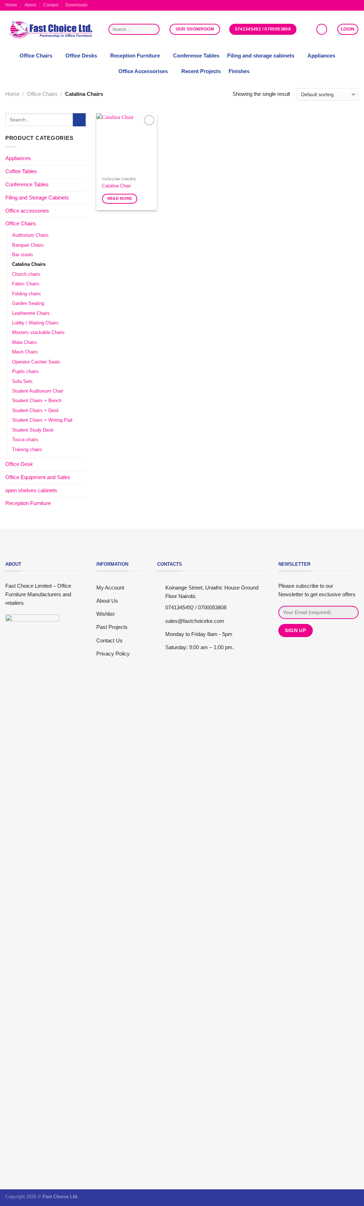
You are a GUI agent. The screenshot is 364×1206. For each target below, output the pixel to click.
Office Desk (19, 464)
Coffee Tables (21, 171)
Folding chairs (26, 293)
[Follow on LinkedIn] (356, 5)
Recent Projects (201, 71)
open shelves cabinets (31, 490)
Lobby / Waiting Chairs (35, 322)
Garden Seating (28, 303)
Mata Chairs (24, 342)
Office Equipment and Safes (37, 477)
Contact (50, 4)
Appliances (321, 56)
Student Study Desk (33, 430)
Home (11, 4)
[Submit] (153, 29)
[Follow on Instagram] (343, 5)
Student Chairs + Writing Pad (42, 420)
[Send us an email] (349, 5)
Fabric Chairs (25, 284)
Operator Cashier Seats (36, 361)
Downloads (76, 4)
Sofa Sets (22, 381)
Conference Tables (196, 56)
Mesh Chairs (25, 352)
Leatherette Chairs (31, 313)
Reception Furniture (135, 56)
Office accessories (27, 211)
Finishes (239, 71)
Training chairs (27, 449)
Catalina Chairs (29, 264)
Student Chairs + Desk (35, 410)
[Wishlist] (321, 29)
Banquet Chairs (28, 245)
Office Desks (81, 56)
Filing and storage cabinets (260, 56)
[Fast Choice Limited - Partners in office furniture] (51, 29)
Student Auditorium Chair (37, 391)
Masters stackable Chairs (38, 332)
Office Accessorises (143, 71)
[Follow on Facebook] (336, 5)
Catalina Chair (116, 185)
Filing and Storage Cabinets (37, 198)
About (30, 4)
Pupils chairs (25, 371)
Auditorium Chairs (30, 235)
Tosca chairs (25, 439)
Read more (119, 198)
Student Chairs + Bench (36, 401)
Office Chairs (36, 56)
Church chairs (26, 274)
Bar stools (22, 254)
